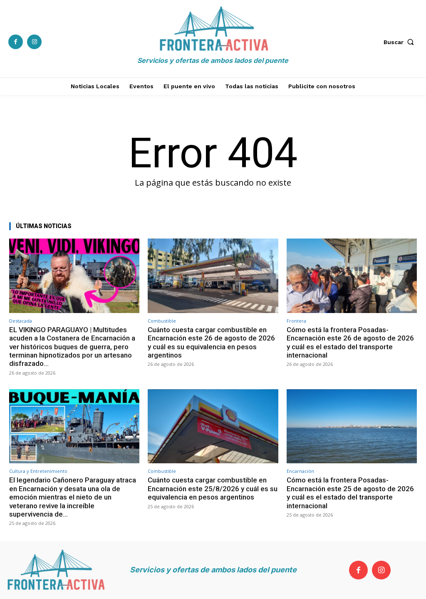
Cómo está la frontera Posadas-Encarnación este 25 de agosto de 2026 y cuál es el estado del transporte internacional (350, 493)
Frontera (296, 320)
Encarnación (300, 471)
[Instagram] (34, 42)
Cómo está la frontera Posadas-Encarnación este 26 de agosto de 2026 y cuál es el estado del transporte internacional (350, 342)
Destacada (20, 320)
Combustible (162, 320)
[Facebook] (15, 42)
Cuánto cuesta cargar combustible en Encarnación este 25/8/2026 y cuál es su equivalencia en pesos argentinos (212, 488)
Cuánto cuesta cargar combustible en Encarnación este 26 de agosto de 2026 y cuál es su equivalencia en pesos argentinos (211, 342)
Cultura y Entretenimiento (38, 471)
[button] (401, 42)
